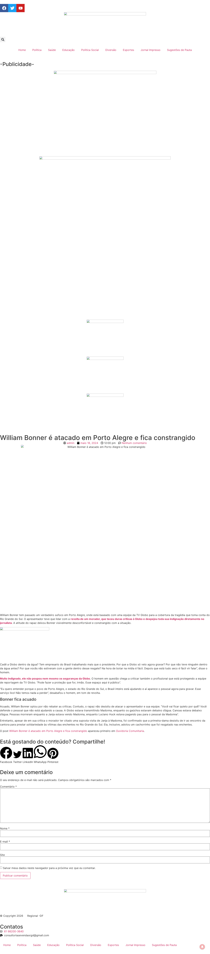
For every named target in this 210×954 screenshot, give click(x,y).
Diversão (110, 50)
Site (2, 855)
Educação (68, 50)
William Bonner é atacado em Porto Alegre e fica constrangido (48, 731)
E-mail (5, 841)
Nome (5, 828)
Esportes (128, 50)
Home (22, 50)
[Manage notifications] (202, 946)
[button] (2, 39)
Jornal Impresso (150, 50)
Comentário (8, 786)
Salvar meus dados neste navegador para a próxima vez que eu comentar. (49, 868)
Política (37, 50)
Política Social (90, 50)
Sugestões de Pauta (179, 50)
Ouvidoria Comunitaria (130, 731)
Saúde (52, 50)
